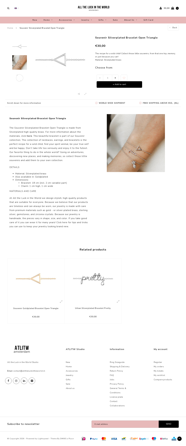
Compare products (163, 379)
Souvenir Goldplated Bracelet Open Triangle (36, 308)
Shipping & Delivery (120, 366)
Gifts (101, 20)
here (64, 222)
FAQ (112, 375)
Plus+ (71, 438)
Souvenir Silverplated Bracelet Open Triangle (42, 28)
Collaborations (117, 405)
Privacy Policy (117, 384)
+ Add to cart (119, 84)
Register (158, 362)
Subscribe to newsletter (23, 424)
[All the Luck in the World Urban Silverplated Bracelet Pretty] (93, 278)
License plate (116, 397)
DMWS (63, 438)
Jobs (112, 379)
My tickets (159, 371)
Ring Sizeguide (117, 362)
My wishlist (159, 375)
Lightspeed (43, 438)
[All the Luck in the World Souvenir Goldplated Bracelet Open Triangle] (35, 278)
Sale (115, 20)
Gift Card (148, 20)
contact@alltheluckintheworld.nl (29, 371)
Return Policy (116, 371)
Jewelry (85, 20)
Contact (113, 401)
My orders (159, 366)
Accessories (65, 20)
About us (129, 20)
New (35, 20)
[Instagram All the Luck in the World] (16, 381)
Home (47, 20)
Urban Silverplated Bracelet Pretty (93, 308)
